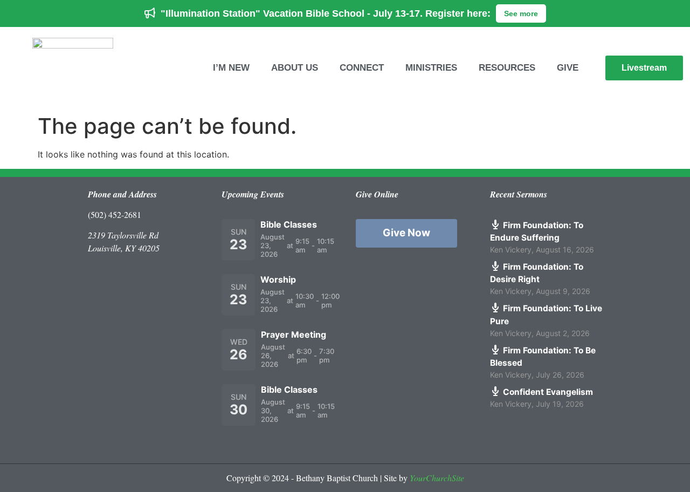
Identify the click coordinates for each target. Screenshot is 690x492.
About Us (294, 68)
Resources (507, 68)
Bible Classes (288, 224)
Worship (278, 279)
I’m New (231, 68)
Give (567, 68)
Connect (362, 68)
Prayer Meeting (293, 334)
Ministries (431, 68)
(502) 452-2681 (114, 214)
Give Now (406, 233)
